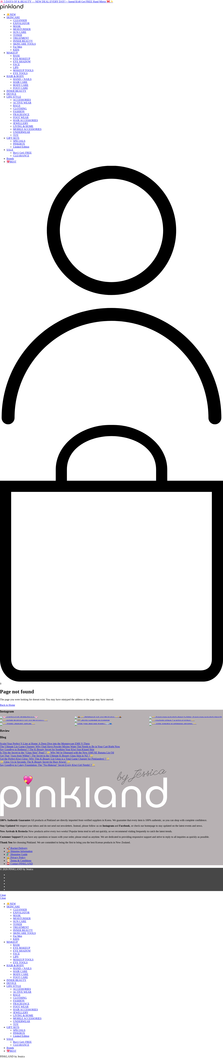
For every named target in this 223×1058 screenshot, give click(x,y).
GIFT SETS (13, 138)
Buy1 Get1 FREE (22, 152)
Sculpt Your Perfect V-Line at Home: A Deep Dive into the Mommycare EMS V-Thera (45, 743)
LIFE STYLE (14, 96)
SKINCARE (13, 17)
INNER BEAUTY (23, 41)
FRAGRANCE (21, 114)
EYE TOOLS (20, 73)
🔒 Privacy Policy (16, 857)
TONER (17, 35)
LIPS (15, 67)
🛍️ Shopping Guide (17, 854)
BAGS (16, 105)
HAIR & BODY (15, 76)
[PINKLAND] (11, 8)
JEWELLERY (20, 123)
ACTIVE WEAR (22, 102)
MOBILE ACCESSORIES (27, 129)
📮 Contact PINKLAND (20, 863)
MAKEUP (12, 52)
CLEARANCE (21, 155)
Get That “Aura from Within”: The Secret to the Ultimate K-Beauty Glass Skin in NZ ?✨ (46, 755)
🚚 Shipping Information (19, 851)
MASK (17, 26)
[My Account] (111, 423)
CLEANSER (20, 20)
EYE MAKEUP (21, 58)
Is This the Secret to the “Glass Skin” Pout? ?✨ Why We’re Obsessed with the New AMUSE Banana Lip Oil (57, 752)
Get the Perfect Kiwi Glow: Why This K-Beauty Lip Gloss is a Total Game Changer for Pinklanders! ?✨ (54, 758)
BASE (16, 55)
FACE (16, 64)
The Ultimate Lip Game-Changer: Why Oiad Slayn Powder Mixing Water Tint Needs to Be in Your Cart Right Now (60, 746)
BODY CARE (20, 85)
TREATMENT (21, 38)
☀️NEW (11, 14)
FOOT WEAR (21, 117)
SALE (10, 149)
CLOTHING (20, 108)
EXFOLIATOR (21, 23)
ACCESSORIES (22, 99)
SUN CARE (19, 32)
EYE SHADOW (22, 61)
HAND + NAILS (22, 79)
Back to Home (7, 705)
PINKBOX (19, 143)
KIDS (16, 49)
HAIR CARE (20, 82)
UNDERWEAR (21, 132)
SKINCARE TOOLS (24, 43)
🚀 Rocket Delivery (17, 848)
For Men (17, 46)
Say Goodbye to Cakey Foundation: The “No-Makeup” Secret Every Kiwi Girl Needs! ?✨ (47, 765)
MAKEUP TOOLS (23, 70)
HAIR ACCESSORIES (25, 120)
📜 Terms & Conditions (19, 860)
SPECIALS (19, 141)
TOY (16, 135)
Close (3, 895)
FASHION (18, 111)
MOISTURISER (22, 29)
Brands (10, 158)
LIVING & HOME (23, 126)
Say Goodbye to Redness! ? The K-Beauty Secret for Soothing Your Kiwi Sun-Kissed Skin (47, 749)
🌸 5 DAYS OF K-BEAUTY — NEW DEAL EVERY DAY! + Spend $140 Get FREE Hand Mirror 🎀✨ (56, 1)
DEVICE (11, 93)
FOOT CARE (20, 88)
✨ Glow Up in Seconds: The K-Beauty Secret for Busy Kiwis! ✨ (35, 761)
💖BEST (11, 161)
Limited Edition (21, 146)
